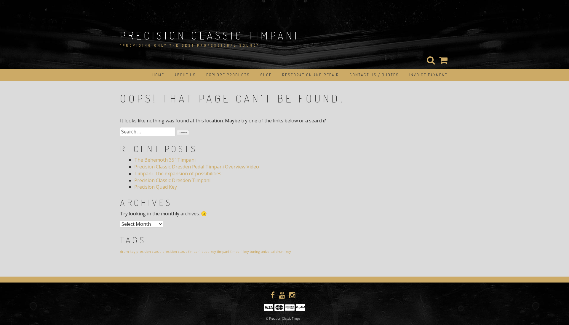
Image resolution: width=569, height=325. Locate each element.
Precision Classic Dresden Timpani (172, 180)
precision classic (148, 252)
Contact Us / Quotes (374, 75)
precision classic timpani (181, 252)
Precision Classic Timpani (209, 35)
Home (158, 75)
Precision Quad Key (155, 187)
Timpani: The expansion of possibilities (177, 173)
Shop (266, 75)
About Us (185, 75)
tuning (255, 252)
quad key (209, 252)
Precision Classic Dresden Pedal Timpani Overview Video (196, 166)
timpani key (239, 252)
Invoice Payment (428, 75)
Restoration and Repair (310, 75)
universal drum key (276, 252)
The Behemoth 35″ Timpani (165, 160)
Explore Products (228, 75)
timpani (223, 252)
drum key (127, 252)
